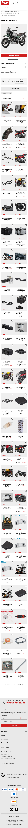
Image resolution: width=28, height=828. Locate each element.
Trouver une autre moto (13, 59)
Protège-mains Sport (21, 290)
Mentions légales (5, 747)
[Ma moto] (18, 3)
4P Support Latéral (7, 267)
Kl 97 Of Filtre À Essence (7, 436)
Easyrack (21, 169)
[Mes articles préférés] (22, 3)
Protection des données (6, 751)
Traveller (21, 411)
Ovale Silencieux (20, 484)
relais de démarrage (7, 533)
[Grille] (23, 98)
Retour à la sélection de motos (8, 15)
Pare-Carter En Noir (7, 193)
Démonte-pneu (21, 676)
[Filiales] (14, 3)
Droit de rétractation (5, 754)
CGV (2, 749)
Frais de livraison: (5, 821)
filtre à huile (20, 436)
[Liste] (25, 98)
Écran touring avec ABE (20, 579)
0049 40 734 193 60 (15, 702)
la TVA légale (16, 820)
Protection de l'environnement (7, 763)
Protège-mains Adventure (21, 267)
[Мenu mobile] (2, 7)
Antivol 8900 (20, 652)
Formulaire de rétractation (7, 756)
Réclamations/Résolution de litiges (9, 758)
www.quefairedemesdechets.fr (13, 777)
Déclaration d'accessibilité (7, 761)
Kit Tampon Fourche (21, 218)
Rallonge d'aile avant (7, 459)
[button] (25, 7)
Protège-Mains (7, 290)
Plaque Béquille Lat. (7, 508)
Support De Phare (7, 120)
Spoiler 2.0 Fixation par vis (21, 533)
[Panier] (26, 3)
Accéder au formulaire (19, 83)
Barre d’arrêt (7, 387)
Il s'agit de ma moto (14, 55)
